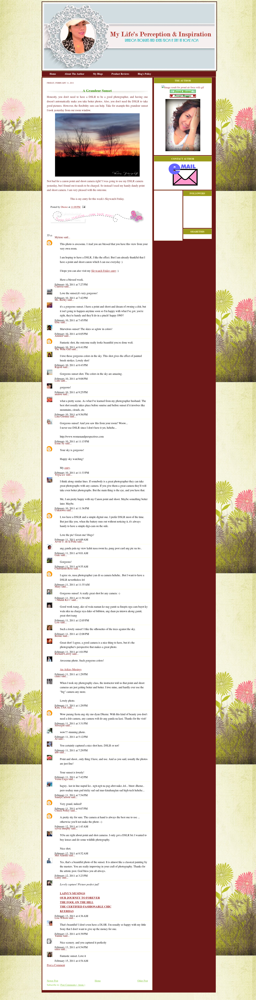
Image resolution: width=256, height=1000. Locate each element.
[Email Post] (83, 207)
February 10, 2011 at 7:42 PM (71, 298)
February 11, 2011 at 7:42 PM (71, 777)
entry (67, 468)
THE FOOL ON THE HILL (77, 902)
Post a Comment (56, 965)
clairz (58, 676)
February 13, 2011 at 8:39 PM (71, 934)
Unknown (60, 510)
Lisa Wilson (62, 918)
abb (57, 752)
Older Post (142, 980)
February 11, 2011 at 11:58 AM (72, 598)
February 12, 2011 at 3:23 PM (71, 875)
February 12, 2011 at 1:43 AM (71, 826)
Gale (58, 555)
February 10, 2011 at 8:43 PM (71, 365)
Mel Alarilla (62, 855)
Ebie (57, 322)
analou (59, 394)
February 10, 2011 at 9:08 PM (71, 378)
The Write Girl (63, 349)
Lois (57, 622)
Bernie (59, 636)
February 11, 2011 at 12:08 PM (72, 634)
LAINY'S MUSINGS (72, 893)
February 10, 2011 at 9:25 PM (71, 392)
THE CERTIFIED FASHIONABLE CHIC (85, 906)
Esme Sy (60, 443)
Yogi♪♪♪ (60, 474)
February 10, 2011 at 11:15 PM (72, 441)
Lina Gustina (62, 416)
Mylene (59, 237)
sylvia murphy (63, 828)
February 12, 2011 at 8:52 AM (71, 853)
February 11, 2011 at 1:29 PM (71, 674)
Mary (58, 586)
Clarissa (59, 286)
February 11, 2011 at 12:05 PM (72, 620)
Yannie (59, 935)
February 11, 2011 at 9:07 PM (71, 808)
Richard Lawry (63, 653)
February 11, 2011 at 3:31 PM (71, 723)
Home (53, 74)
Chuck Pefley (62, 810)
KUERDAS (67, 911)
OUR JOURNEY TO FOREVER (80, 898)
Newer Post (52, 980)
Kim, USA (61, 707)
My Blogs (98, 74)
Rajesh (59, 367)
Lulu (58, 380)
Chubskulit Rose (64, 568)
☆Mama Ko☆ (63, 600)
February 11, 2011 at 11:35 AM (72, 584)
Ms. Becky (61, 299)
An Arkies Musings (71, 669)
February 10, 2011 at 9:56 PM (71, 414)
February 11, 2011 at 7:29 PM (71, 750)
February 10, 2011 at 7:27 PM (71, 284)
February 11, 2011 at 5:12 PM (71, 736)
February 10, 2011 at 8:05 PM (71, 334)
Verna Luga (61, 779)
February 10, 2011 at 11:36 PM (72, 508)
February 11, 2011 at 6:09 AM (71, 539)
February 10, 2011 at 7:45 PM (71, 320)
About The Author (75, 74)
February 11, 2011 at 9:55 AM (71, 566)
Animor (59, 335)
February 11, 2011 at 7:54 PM (71, 795)
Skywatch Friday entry (103, 270)
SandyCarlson (63, 797)
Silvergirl (60, 725)
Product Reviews (120, 74)
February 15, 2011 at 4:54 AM (71, 960)
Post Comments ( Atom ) (72, 984)
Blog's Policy (144, 74)
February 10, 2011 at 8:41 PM (71, 347)
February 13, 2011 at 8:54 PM (71, 947)
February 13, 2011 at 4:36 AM (71, 916)
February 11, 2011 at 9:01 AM (71, 553)
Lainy (58, 877)
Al (56, 738)
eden (58, 949)
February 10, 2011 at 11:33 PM (72, 472)
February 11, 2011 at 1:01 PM (71, 652)
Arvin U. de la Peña (66, 541)
